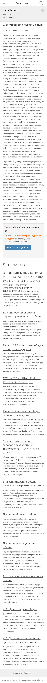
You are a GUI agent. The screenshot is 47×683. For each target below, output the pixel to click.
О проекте (17, 673)
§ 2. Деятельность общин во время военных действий (21, 640)
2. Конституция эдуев (12, 680)
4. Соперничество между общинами (31, 680)
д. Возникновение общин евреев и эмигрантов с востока (23, 483)
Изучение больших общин (20, 514)
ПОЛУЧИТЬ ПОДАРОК (17, 248)
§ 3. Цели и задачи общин (20, 609)
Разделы (27, 673)
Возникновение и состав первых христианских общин (22, 314)
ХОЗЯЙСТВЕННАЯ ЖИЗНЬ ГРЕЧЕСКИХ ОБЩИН (21, 380)
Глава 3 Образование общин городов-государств (21, 413)
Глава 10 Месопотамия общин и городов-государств (23, 347)
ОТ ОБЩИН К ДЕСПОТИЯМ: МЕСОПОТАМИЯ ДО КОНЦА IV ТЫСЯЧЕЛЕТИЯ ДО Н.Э (23, 276)
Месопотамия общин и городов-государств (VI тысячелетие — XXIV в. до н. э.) (21, 446)
